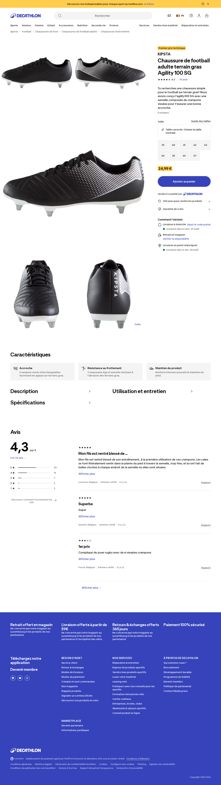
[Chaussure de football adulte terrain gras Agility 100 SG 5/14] (110, 294)
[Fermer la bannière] (208, 3)
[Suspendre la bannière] (202, 3)
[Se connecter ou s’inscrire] (199, 15)
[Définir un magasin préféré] (169, 15)
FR (182, 15)
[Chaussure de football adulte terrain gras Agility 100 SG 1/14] (110, 73)
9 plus (138, 324)
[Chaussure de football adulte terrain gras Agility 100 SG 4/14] (37, 294)
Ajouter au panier (184, 181)
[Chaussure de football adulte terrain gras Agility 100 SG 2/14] (37, 73)
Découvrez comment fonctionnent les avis (31, 501)
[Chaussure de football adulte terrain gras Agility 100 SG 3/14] (73, 183)
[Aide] (191, 15)
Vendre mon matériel (165, 25)
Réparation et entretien (195, 25)
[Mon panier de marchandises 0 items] (207, 15)
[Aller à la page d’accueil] (25, 15)
